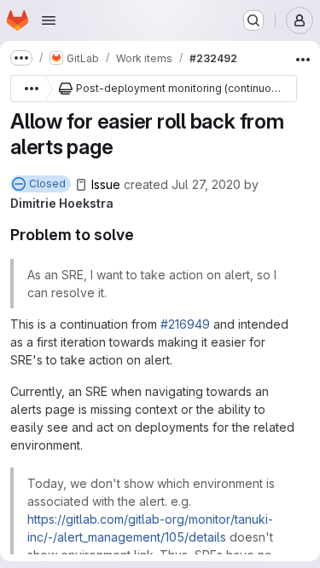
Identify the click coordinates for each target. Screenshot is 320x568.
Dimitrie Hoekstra (61, 203)
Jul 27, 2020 (206, 184)
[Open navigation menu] (48, 20)
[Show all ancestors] (27, 88)
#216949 (185, 324)
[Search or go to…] (253, 20)
